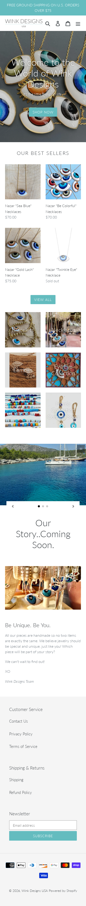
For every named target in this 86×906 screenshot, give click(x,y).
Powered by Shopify (63, 876)
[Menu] (78, 23)
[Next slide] (73, 506)
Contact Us (18, 707)
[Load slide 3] (47, 506)
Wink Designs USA (35, 876)
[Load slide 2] (43, 506)
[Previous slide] (13, 506)
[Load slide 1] (39, 506)
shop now (43, 112)
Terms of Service (23, 732)
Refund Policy (20, 778)
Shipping (16, 765)
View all (43, 300)
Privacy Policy (21, 719)
